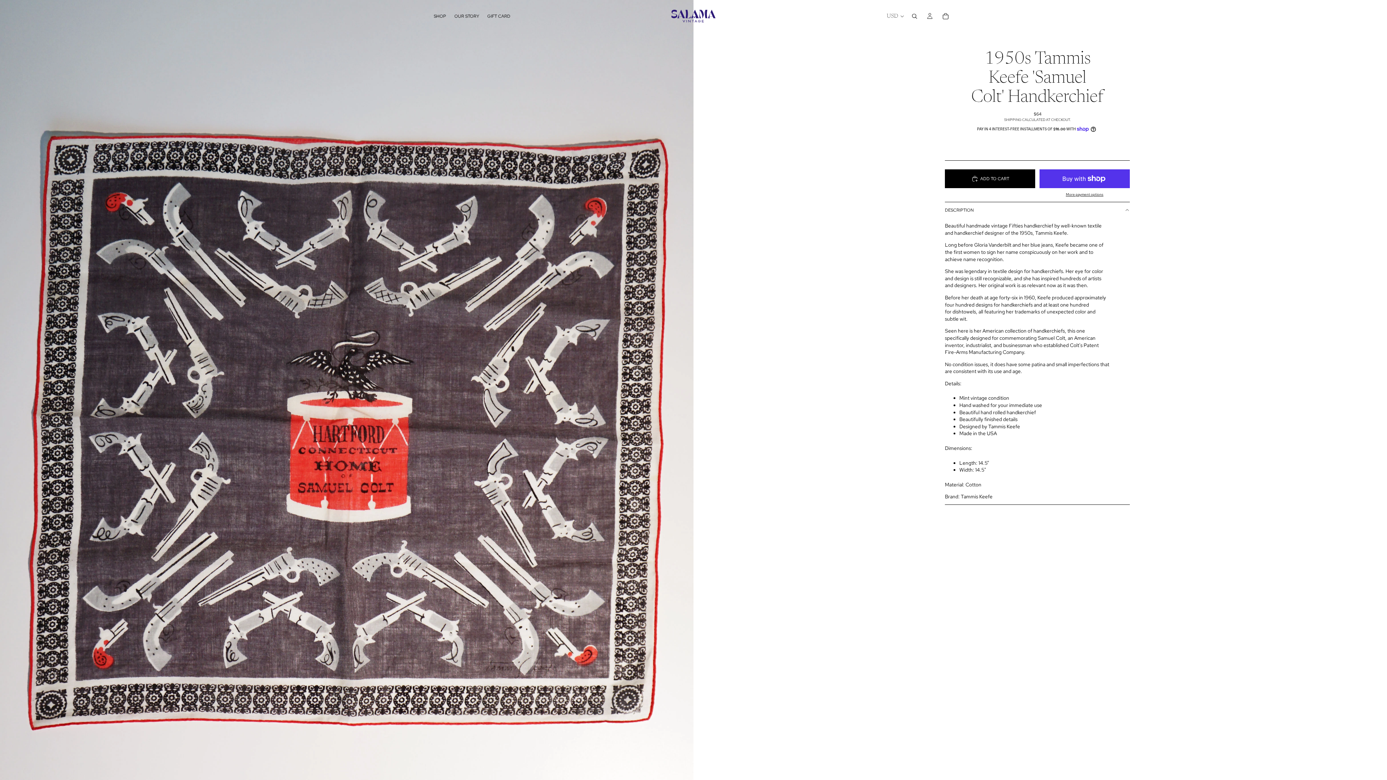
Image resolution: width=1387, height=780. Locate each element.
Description (959, 210)
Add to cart (994, 179)
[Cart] (946, 16)
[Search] (914, 16)
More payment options (1084, 194)
